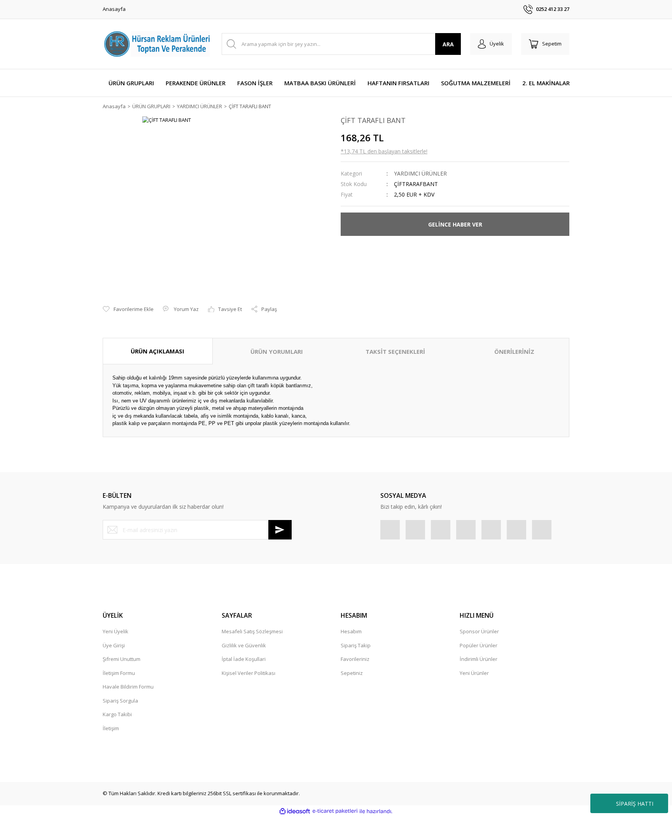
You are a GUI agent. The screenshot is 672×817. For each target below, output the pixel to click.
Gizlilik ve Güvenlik (244, 645)
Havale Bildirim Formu (128, 686)
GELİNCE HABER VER (455, 224)
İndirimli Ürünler (478, 658)
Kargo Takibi (117, 714)
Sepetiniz (352, 672)
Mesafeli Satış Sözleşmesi (252, 631)
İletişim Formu (119, 672)
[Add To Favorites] (128, 309)
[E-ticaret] (335, 811)
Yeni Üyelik (115, 631)
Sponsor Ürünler (479, 631)
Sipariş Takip (356, 645)
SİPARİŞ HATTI (634, 803)
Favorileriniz (355, 658)
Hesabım (351, 631)
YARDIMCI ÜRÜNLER (420, 173)
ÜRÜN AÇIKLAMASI (157, 351)
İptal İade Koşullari (244, 658)
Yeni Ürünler (474, 672)
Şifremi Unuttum (121, 658)
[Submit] (280, 529)
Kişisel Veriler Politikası (248, 672)
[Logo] (157, 44)
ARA (448, 44)
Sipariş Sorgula (120, 700)
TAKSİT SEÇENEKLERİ (395, 351)
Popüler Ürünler (478, 645)
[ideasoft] (294, 811)
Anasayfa (114, 8)
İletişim (111, 728)
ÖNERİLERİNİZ (514, 351)
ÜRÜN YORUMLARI (276, 351)
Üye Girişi (114, 645)
